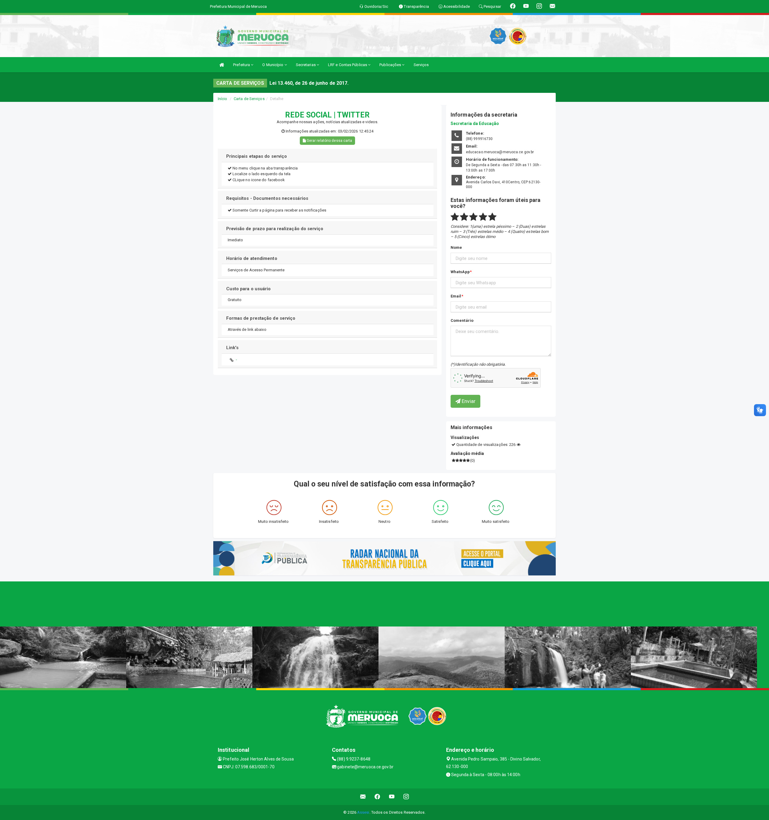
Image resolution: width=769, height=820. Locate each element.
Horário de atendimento (251, 258)
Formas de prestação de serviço (261, 318)
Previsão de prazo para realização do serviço (274, 228)
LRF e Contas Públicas (348, 64)
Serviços (421, 64)
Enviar (468, 401)
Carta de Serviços (249, 98)
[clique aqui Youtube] (392, 796)
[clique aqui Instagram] (406, 796)
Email (456, 296)
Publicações (390, 64)
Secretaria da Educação (475, 123)
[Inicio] (221, 64)
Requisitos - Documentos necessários (267, 198)
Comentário (462, 320)
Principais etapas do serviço (256, 156)
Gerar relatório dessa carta (329, 141)
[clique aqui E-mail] (363, 796)
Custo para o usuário (248, 288)
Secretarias (306, 64)
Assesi (363, 812)
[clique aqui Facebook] (377, 796)
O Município (273, 64)
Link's (232, 347)
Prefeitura (242, 64)
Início (222, 98)
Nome (456, 247)
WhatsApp (460, 272)
